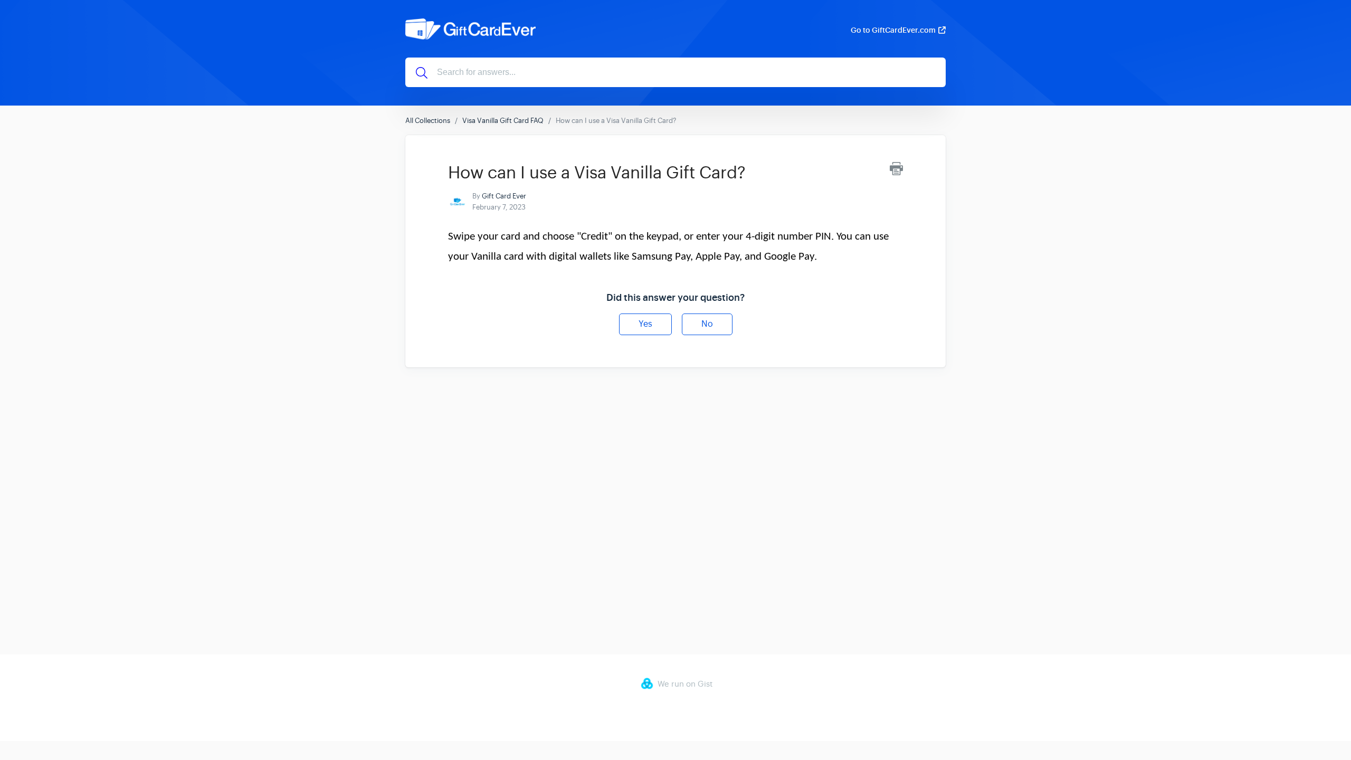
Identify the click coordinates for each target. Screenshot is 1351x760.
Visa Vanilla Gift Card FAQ (503, 120)
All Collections (427, 120)
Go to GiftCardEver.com (893, 30)
